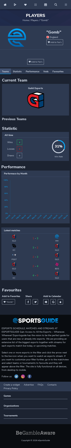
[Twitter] (35, 301)
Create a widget (12, 384)
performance (32, 71)
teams (5, 71)
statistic (17, 71)
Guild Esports (35, 88)
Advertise (29, 384)
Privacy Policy (11, 388)
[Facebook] (28, 301)
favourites (58, 71)
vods (46, 71)
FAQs (40, 384)
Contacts (52, 384)
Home (26, 20)
